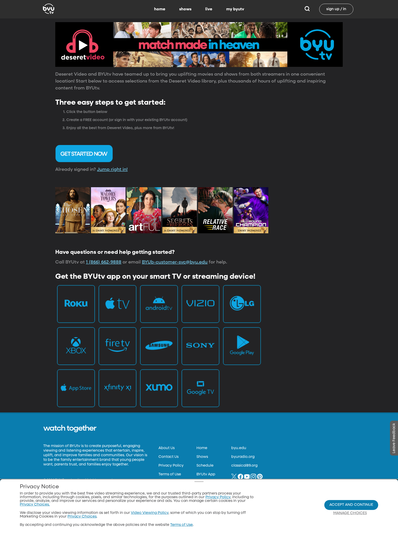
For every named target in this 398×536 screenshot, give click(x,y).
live (208, 9)
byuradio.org (243, 457)
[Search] (307, 9)
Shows (202, 457)
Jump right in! (112, 169)
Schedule (205, 466)
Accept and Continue (351, 505)
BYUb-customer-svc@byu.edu (175, 262)
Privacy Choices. (35, 504)
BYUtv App (205, 474)
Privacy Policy (171, 466)
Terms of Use (169, 474)
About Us (166, 448)
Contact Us (168, 457)
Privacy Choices (82, 516)
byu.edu (238, 448)
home (159, 9)
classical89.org (244, 466)
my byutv (235, 9)
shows (185, 9)
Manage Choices (350, 513)
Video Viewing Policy (149, 513)
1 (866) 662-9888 (103, 262)
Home (201, 448)
